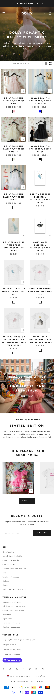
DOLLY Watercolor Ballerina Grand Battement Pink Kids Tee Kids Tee (14, 341)
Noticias (6, 581)
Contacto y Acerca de (11, 560)
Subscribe (42, 533)
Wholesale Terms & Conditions (14, 606)
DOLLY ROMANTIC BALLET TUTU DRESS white (13, 197)
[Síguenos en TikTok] (30, 668)
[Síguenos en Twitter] (10, 668)
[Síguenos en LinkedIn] (36, 668)
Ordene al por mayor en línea (13, 610)
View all (27, 501)
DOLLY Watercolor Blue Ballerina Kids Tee (14, 292)
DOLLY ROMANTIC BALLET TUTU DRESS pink (13, 101)
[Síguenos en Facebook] (4, 668)
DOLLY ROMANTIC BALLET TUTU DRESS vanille (13, 149)
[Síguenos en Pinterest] (23, 668)
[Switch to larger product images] (46, 63)
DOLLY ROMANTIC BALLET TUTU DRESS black (40, 149)
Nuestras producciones (11, 627)
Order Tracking (8, 552)
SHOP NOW (27, 396)
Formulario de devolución (12, 556)
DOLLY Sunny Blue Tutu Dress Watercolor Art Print (13, 246)
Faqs (4, 572)
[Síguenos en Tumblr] (43, 668)
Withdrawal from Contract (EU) (14, 589)
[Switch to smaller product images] (50, 63)
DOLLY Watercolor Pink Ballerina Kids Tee (40, 292)
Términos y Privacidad (11, 577)
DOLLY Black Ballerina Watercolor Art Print (40, 246)
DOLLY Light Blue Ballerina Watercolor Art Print (40, 198)
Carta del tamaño (9, 564)
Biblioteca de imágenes (11, 623)
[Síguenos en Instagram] (17, 668)
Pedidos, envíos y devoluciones (14, 568)
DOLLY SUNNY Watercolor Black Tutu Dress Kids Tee (40, 340)
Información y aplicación (12, 602)
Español (41, 676)
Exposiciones (7, 618)
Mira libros (7, 614)
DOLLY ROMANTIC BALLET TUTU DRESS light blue (40, 101)
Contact (5, 585)
